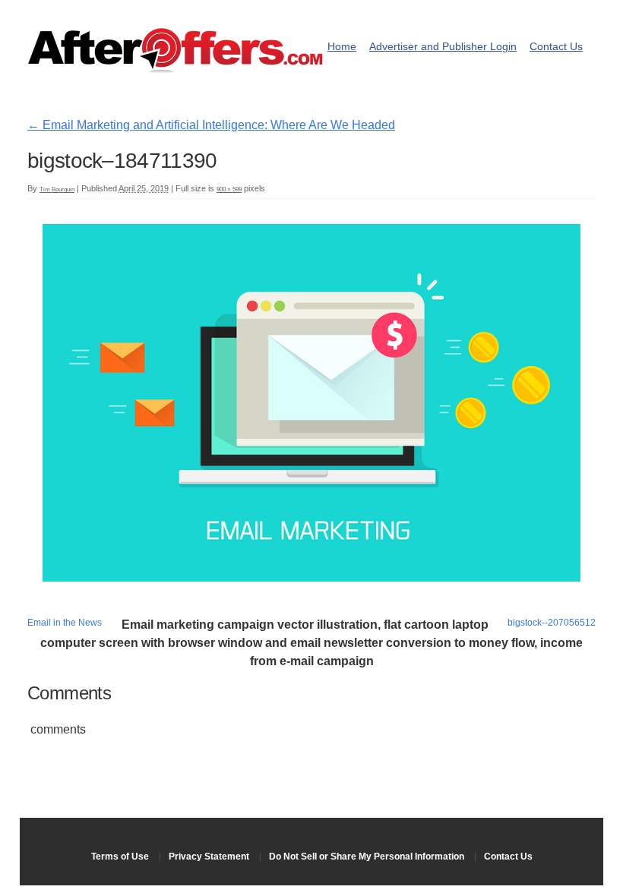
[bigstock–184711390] (311, 577)
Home (341, 46)
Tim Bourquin (57, 189)
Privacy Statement (209, 856)
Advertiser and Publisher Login (443, 46)
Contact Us (556, 46)
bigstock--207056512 (552, 622)
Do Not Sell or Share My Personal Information (366, 856)
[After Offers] (175, 68)
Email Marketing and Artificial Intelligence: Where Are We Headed (211, 124)
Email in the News (64, 622)
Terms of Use (120, 856)
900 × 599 (229, 189)
